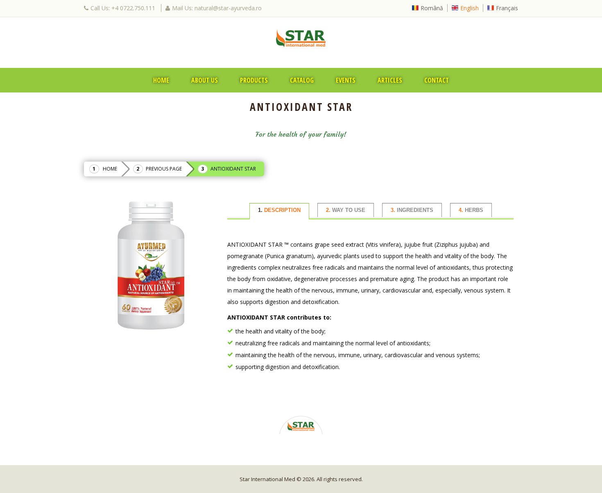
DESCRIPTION (279, 210)
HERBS (471, 210)
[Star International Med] (301, 38)
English (469, 8)
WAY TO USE (345, 210)
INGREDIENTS (412, 210)
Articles (390, 80)
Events (345, 80)
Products (254, 80)
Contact (436, 80)
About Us (204, 80)
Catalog (302, 80)
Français (507, 8)
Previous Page (164, 168)
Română (432, 8)
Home (161, 80)
